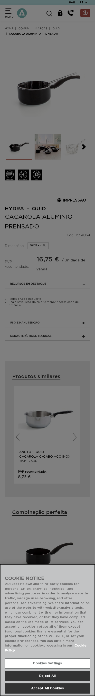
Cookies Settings (47, 663)
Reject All (47, 676)
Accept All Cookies (47, 688)
